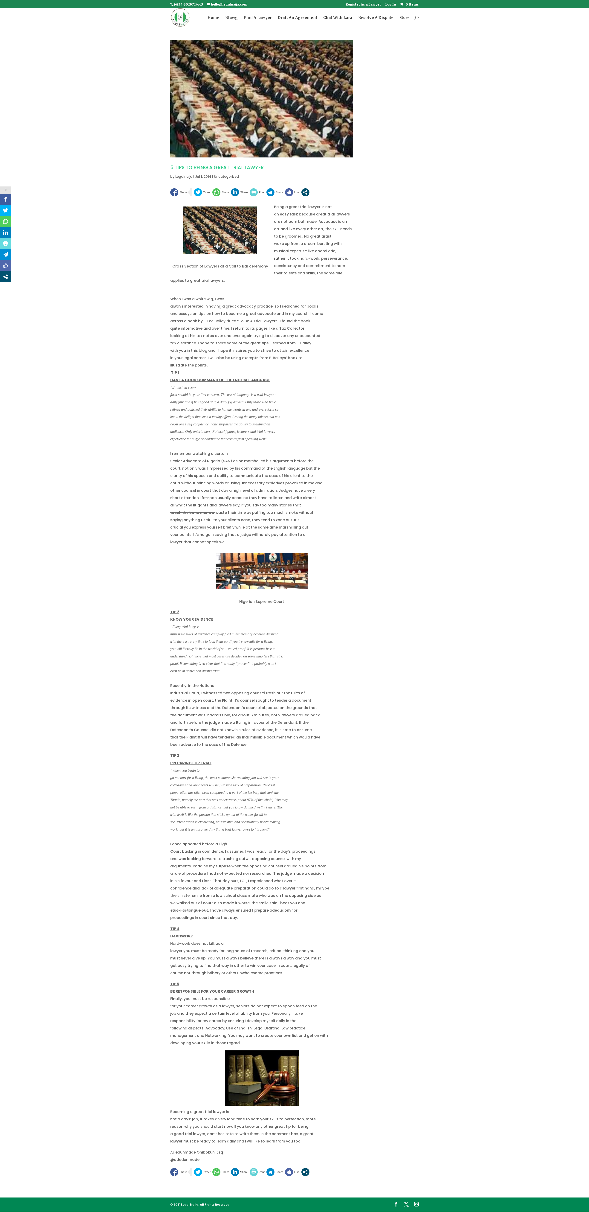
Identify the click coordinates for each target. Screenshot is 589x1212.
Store (404, 18)
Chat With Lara (337, 18)
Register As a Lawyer (363, 4)
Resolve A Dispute (375, 18)
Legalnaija (183, 176)
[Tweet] (202, 192)
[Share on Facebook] (178, 192)
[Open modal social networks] (305, 192)
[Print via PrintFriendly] (257, 192)
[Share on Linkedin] (239, 192)
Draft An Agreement (297, 18)
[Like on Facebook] (292, 192)
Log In (390, 4)
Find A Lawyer (258, 18)
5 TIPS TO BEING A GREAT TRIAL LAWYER (217, 167)
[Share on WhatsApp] (220, 192)
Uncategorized (226, 176)
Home (213, 18)
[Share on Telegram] (274, 192)
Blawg (231, 18)
